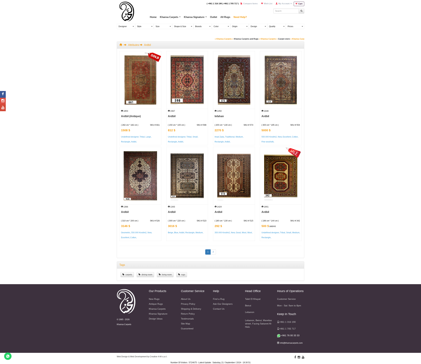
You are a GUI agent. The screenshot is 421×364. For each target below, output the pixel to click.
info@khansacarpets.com (291, 343)
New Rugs (154, 299)
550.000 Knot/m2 (269, 137)
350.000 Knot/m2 (222, 232)
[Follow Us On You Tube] (303, 357)
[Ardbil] (187, 80)
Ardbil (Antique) (131, 116)
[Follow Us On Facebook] (295, 357)
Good (238, 232)
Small (195, 137)
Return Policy (188, 313)
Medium (239, 137)
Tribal (142, 137)
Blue (176, 232)
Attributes (133, 45)
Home (153, 17)
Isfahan (219, 116)
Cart (300, 4)
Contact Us (218, 308)
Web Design (122, 356)
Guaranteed (187, 328)
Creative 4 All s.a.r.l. (158, 356)
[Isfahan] (234, 80)
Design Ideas (155, 318)
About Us (185, 299)
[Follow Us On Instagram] (299, 357)
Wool (244, 232)
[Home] (121, 45)
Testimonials (187, 318)
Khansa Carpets (169, 17)
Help (216, 291)
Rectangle (125, 142)
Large (148, 137)
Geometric (125, 232)
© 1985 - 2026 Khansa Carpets (124, 322)
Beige (170, 232)
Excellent (287, 137)
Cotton (295, 137)
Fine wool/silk (267, 142)
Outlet (213, 17)
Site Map (185, 323)
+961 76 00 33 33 (289, 335)
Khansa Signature (194, 17)
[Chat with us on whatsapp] (8, 356)
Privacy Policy (188, 304)
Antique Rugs (156, 304)
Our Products (157, 291)
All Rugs (225, 17)
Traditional (230, 137)
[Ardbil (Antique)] (140, 80)
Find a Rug (218, 299)
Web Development (138, 356)
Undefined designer (130, 137)
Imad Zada (219, 137)
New (280, 137)
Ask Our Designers (223, 304)
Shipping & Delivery (191, 308)
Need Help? (240, 17)
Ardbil (133, 142)
